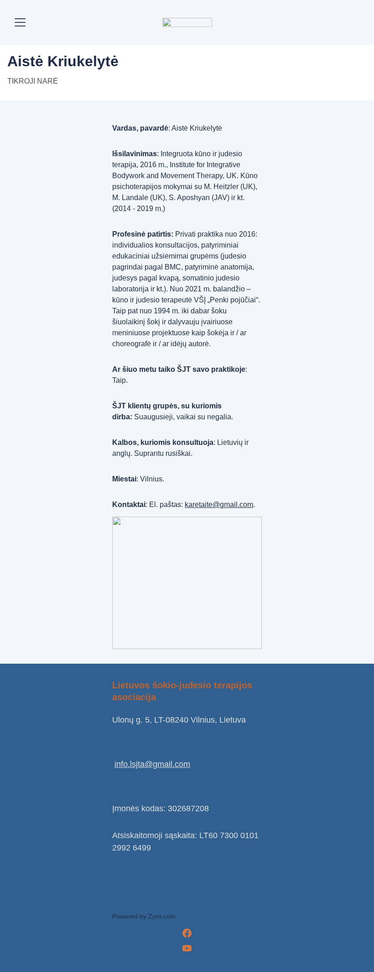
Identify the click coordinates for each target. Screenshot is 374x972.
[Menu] (20, 22)
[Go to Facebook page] (187, 933)
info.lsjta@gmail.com (152, 764)
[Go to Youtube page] (187, 948)
